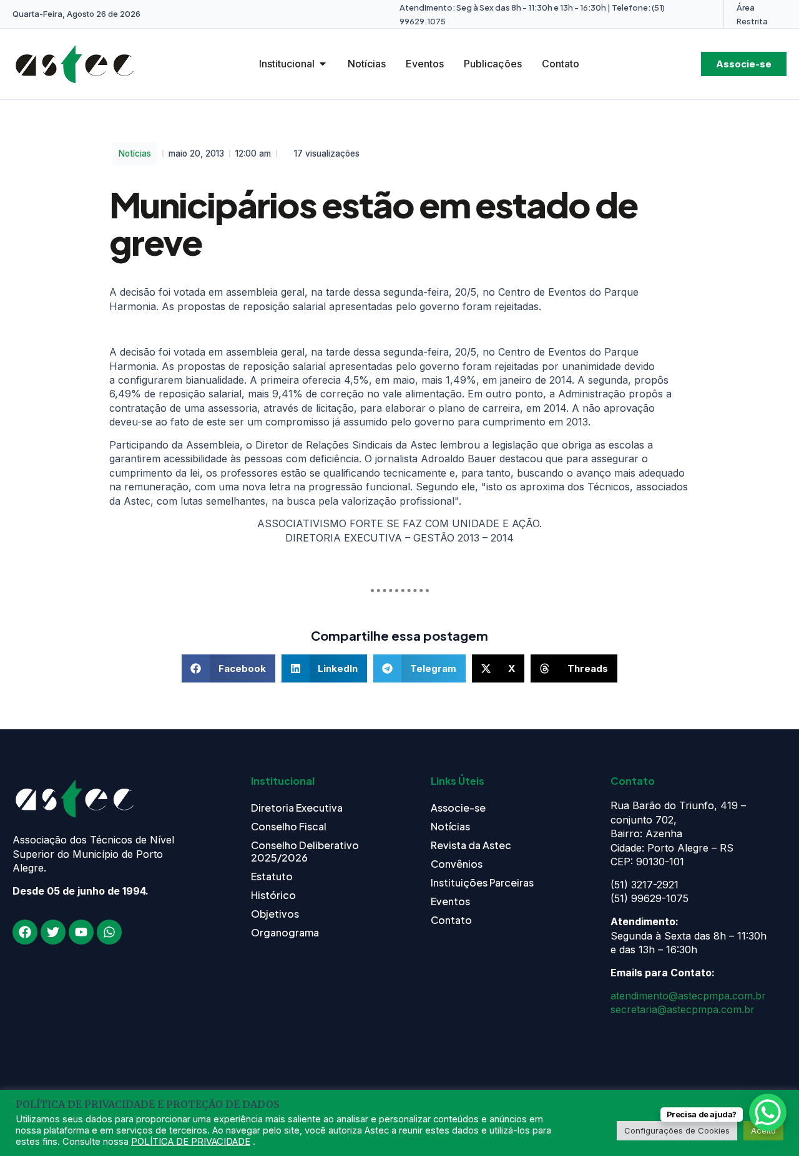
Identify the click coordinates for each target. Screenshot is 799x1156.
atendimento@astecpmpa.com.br (688, 995)
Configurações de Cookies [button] (677, 1130)
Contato (451, 919)
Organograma (285, 932)
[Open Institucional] (323, 63)
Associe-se (458, 807)
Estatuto (272, 876)
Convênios (457, 863)
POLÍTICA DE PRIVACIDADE (190, 1141)
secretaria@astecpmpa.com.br (682, 1009)
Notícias (135, 153)
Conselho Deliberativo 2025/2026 (305, 851)
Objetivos (275, 913)
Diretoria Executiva (297, 807)
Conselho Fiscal (288, 826)
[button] (228, 668)
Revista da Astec (471, 845)
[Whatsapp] (109, 932)
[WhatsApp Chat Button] (768, 1112)
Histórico (273, 894)
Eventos (450, 901)
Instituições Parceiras (482, 882)
